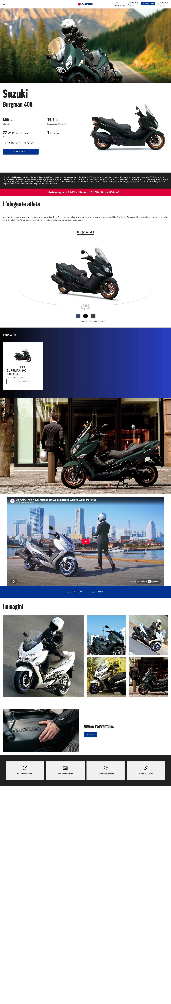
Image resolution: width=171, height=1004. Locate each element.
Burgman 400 (85, 232)
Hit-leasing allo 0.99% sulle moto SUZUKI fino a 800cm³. (83, 192)
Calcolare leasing (15, 377)
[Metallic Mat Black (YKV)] (85, 316)
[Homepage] (85, 4)
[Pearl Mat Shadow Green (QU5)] (93, 316)
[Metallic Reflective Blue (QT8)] (78, 316)
